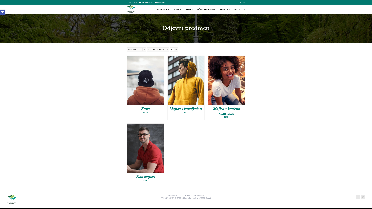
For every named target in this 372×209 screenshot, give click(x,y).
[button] (2, 12)
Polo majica (145, 177)
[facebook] (241, 2)
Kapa (145, 109)
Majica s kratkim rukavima (226, 111)
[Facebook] (358, 197)
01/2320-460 (133, 2)
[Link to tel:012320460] (127, 2)
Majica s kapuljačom (186, 109)
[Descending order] (149, 49)
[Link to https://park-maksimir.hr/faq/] (156, 2)
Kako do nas (149, 2)
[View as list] (176, 49)
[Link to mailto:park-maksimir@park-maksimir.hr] (140, 2)
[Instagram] (363, 197)
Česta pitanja (161, 2)
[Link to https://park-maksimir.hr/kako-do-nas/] (143, 2)
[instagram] (244, 2)
